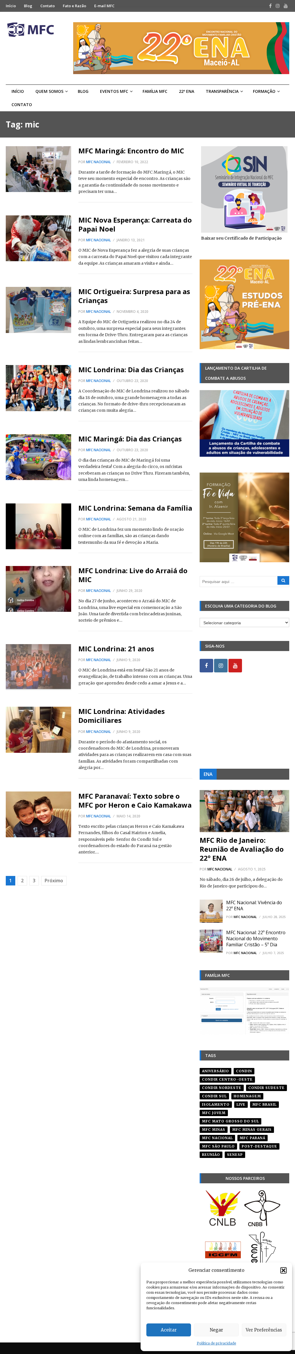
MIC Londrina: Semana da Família (135, 508)
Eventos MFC (114, 91)
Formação (264, 91)
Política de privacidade (216, 1343)
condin (244, 1071)
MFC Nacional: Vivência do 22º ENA (254, 905)
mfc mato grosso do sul (230, 1121)
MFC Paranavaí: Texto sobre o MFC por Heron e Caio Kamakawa (135, 800)
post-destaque (259, 1146)
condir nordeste (221, 1088)
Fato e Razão (74, 5)
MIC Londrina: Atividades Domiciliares (121, 715)
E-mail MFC (104, 5)
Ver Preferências (264, 1330)
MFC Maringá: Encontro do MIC (131, 150)
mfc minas (213, 1129)
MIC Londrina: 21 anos (116, 648)
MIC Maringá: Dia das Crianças (130, 438)
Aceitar (169, 1330)
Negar (216, 1330)
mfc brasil (264, 1104)
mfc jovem (214, 1113)
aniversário (215, 1071)
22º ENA (186, 91)
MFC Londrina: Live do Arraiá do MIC (133, 575)
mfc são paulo (218, 1146)
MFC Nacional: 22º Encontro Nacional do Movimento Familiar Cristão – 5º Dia (255, 938)
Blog (28, 5)
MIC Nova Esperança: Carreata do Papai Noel (135, 224)
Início (11, 5)
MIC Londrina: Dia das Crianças (131, 369)
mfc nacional (217, 1138)
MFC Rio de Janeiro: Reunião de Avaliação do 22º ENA (242, 849)
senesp (235, 1154)
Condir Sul (214, 1096)
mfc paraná (252, 1138)
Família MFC (155, 91)
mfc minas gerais (252, 1129)
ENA (208, 774)
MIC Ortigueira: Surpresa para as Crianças (134, 296)
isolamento (216, 1104)
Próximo (54, 880)
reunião (211, 1154)
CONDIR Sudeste (266, 1088)
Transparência (222, 91)
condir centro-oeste (227, 1079)
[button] (283, 1270)
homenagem (247, 1096)
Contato (47, 5)
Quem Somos (49, 91)
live (241, 1104)
